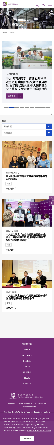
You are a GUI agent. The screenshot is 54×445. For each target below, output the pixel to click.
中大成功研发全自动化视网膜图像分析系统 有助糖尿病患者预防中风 (26, 297)
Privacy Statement (26, 403)
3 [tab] (16, 107)
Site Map (11, 403)
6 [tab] (32, 107)
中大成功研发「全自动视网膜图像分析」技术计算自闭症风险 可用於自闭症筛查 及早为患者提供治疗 (26, 237)
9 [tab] (48, 107)
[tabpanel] (27, 74)
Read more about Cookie (39, 430)
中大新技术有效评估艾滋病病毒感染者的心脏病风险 (26, 178)
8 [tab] (42, 107)
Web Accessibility (29, 407)
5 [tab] (27, 107)
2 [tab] (11, 107)
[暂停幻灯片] (51, 114)
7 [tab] (37, 107)
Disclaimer (42, 403)
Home (4, 33)
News (12, 33)
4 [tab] (22, 107)
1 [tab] (6, 107)
